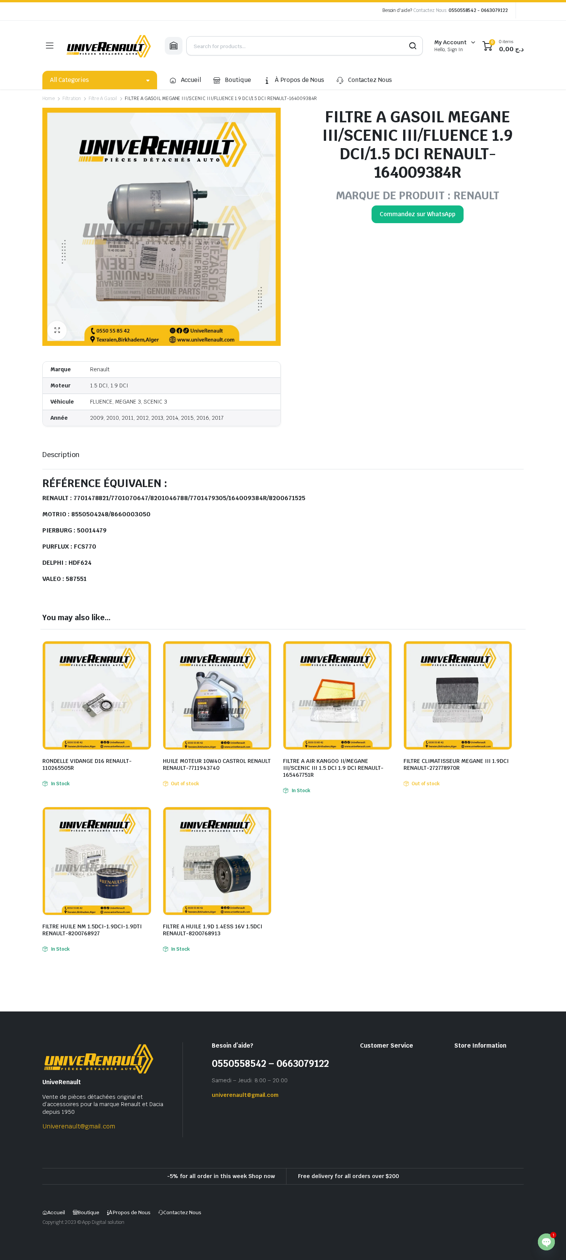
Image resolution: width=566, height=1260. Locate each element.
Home (48, 98)
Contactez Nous (370, 79)
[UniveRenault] (109, 45)
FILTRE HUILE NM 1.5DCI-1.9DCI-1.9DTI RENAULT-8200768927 (92, 930)
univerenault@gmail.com (245, 1094)
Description (61, 454)
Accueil (191, 79)
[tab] (61, 454)
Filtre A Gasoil (103, 98)
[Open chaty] (546, 1241)
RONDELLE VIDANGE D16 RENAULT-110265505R (87, 764)
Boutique (238, 79)
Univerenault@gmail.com (78, 1126)
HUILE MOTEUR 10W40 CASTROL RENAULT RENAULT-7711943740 (217, 764)
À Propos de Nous (299, 79)
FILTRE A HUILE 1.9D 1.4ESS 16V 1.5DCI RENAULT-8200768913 (212, 930)
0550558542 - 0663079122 (478, 10)
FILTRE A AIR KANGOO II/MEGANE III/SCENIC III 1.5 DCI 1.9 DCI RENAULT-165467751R (333, 768)
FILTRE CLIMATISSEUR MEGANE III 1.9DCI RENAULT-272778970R (456, 764)
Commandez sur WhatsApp (417, 214)
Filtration (71, 98)
